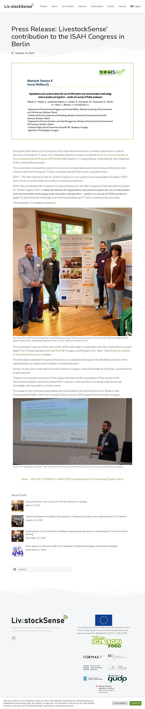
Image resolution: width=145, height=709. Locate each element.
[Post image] (17, 506)
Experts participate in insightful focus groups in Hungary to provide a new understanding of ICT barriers (76, 516)
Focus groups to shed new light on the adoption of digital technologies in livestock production (71, 546)
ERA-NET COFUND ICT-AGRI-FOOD (51, 479)
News (25, 479)
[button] (41, 569)
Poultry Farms (115, 479)
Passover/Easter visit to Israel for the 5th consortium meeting (56, 501)
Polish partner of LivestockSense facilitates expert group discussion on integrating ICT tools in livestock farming (76, 533)
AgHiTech (55, 350)
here (53, 202)
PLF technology (98, 479)
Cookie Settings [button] (119, 703)
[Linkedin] (13, 638)
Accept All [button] (135, 703)
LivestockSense (80, 479)
